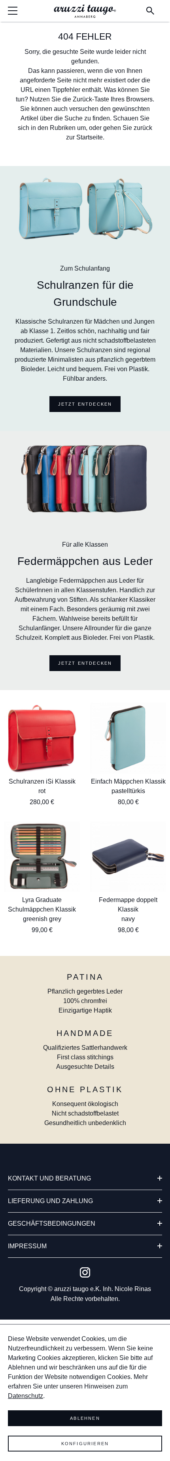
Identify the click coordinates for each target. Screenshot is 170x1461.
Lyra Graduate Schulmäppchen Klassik (42, 904)
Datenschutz (25, 1395)
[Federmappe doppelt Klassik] (128, 856)
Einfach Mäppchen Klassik (128, 781)
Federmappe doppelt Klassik (128, 904)
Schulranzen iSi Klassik (42, 781)
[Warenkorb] (160, 6)
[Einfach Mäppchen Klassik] (128, 738)
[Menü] (14, 10)
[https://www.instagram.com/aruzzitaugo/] (85, 1272)
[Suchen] (150, 11)
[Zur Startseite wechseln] (85, 11)
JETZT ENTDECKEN (85, 404)
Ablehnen (85, 1418)
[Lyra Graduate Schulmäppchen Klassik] (42, 856)
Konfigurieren (85, 1443)
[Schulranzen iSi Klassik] (42, 738)
